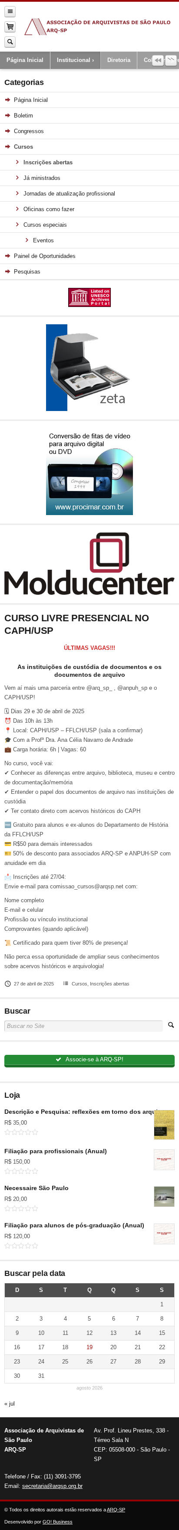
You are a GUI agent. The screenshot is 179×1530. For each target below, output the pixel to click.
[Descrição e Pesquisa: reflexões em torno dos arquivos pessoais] (164, 1125)
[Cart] (10, 26)
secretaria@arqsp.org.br (52, 1486)
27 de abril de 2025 (34, 983)
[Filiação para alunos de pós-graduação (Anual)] (164, 1233)
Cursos (79, 983)
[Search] (10, 41)
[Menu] (10, 11)
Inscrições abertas (109, 983)
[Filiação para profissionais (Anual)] (164, 1159)
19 (89, 1347)
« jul (9, 1403)
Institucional (73, 60)
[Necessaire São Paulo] (164, 1196)
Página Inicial (25, 60)
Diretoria (118, 60)
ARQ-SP (116, 1509)
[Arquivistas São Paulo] (97, 27)
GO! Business (58, 1521)
